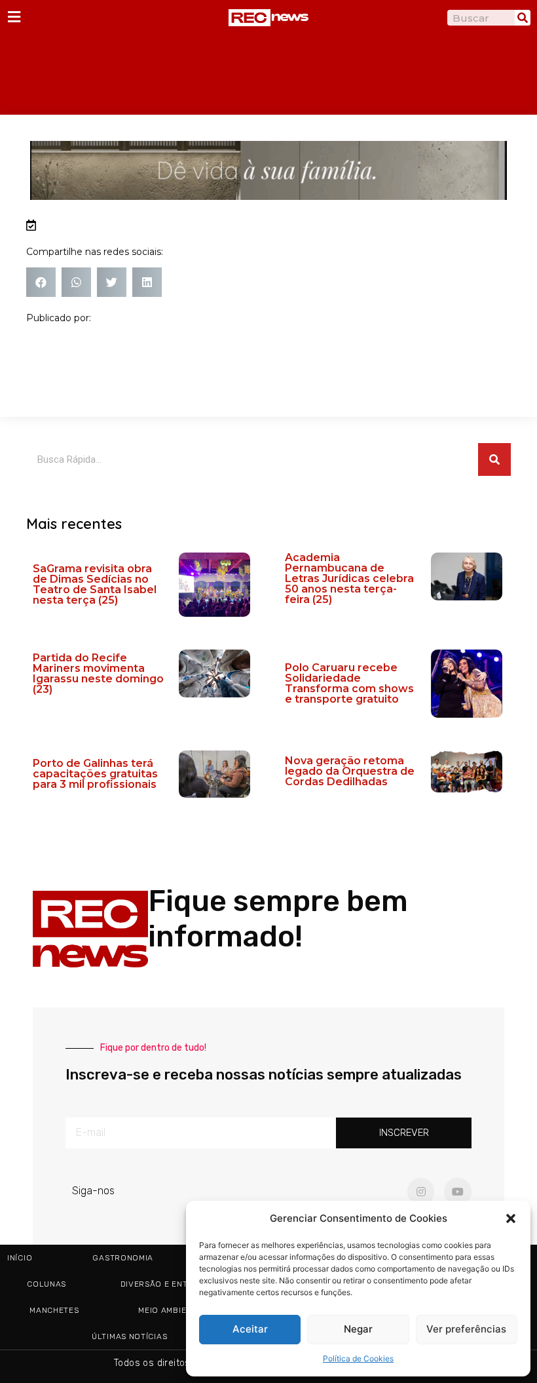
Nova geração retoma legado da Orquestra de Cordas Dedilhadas (350, 771)
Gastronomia (122, 1257)
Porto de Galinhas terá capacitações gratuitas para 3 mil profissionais (95, 773)
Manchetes (54, 1310)
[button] (510, 1218)
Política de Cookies (358, 1358)
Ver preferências (466, 1329)
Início (19, 1257)
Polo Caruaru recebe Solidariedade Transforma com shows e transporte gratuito (349, 683)
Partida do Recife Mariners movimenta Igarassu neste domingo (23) (98, 673)
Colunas (46, 1284)
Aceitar (250, 1329)
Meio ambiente (170, 1310)
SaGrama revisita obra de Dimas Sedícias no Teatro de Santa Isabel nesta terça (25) (95, 584)
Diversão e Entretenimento (183, 1284)
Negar (358, 1329)
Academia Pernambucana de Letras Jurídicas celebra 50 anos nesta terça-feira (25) (349, 578)
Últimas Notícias (129, 1336)
